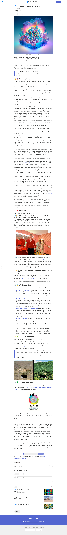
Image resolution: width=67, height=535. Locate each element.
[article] (33, 492)
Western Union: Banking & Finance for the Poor (27, 308)
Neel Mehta (29, 58)
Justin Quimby (50, 58)
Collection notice (41, 527)
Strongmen (26, 140)
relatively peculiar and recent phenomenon (26, 130)
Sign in (63, 1)
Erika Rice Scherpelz (44, 58)
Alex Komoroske (42, 60)
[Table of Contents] (1, 267)
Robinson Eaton (47, 60)
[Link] (13, 79)
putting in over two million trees (25, 346)
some (38, 93)
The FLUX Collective (17, 10)
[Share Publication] (54, 2)
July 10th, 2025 (17, 491)
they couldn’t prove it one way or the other (34, 224)
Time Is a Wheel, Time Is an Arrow (24, 327)
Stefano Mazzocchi (31, 60)
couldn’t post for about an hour (28, 278)
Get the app (39, 530)
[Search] (52, 2)
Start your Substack (30, 530)
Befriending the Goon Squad (22, 290)
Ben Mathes (39, 58)
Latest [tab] (18, 486)
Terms (37, 527)
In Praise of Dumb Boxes (21, 318)
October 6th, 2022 (17, 498)
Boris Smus (25, 58)
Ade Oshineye (25, 60)
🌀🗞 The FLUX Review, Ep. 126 (21, 504)
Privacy (34, 527)
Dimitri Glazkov (36, 60)
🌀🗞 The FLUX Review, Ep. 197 (21, 489)
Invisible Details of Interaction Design (24, 298)
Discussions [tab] (22, 486)
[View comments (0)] (19, 14)
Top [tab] (15, 486)
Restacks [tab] (21, 473)
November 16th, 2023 (18, 505)
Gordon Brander (33, 58)
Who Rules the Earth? (27, 163)
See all (16, 511)
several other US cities (40, 260)
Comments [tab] (17, 473)
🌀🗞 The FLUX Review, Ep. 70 (21, 497)
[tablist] (19, 474)
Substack (28, 532)
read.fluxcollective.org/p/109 (34, 57)
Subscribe (58, 1)
